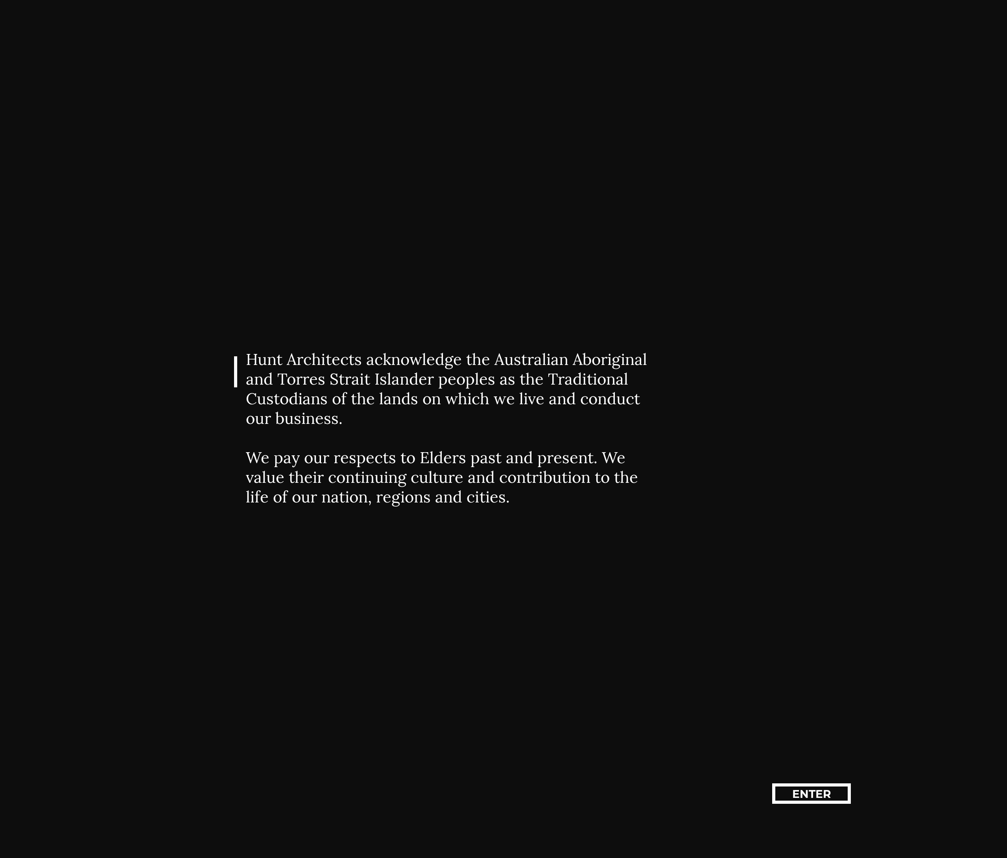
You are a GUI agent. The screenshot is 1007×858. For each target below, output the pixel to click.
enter (811, 794)
